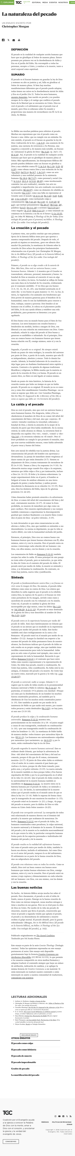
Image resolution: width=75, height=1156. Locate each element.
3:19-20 (52, 201)
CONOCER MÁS (10, 1141)
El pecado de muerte (21, 1056)
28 (60, 204)
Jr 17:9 (28, 210)
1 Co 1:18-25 (21, 199)
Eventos (53, 2)
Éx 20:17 (45, 204)
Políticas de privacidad (61, 1122)
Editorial (36, 2)
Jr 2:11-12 (38, 195)
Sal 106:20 (19, 609)
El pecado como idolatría (23, 1050)
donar (69, 1124)
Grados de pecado (20, 1069)
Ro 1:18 (50, 166)
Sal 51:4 (24, 172)
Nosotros (63, 2)
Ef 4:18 (14, 154)
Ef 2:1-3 (19, 737)
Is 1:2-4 (17, 181)
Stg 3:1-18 (31, 207)
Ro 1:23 (47, 195)
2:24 (23, 615)
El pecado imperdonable (23, 1062)
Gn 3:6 (15, 436)
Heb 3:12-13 (38, 210)
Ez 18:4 (23, 178)
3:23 (58, 166)
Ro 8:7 (33, 172)
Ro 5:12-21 (51, 687)
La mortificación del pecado (25, 1075)
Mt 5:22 (54, 204)
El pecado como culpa (22, 1043)
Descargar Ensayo (29, 1035)
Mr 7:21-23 (31, 201)
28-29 (39, 181)
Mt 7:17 (32, 178)
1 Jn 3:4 (40, 143)
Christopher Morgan (15, 26)
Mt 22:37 (27, 190)
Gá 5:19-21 (53, 207)
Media (45, 2)
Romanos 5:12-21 (45, 554)
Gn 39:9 (16, 172)
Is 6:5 (22, 207)
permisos (45, 1122)
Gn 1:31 (26, 193)
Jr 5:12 (32, 181)
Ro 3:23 (45, 151)
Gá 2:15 (47, 740)
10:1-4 (25, 181)
